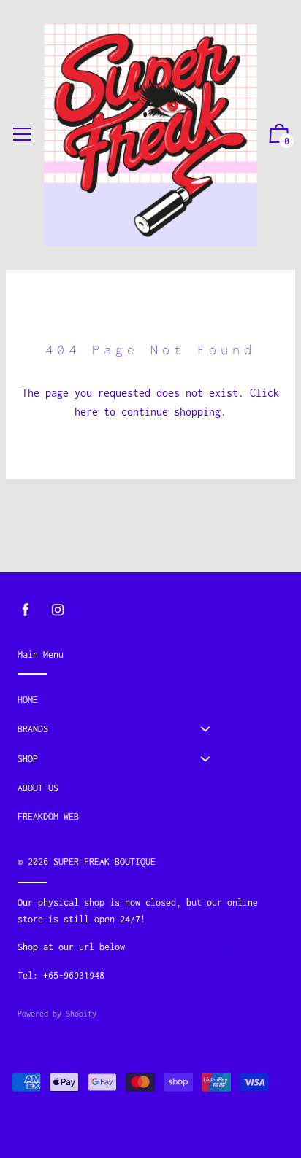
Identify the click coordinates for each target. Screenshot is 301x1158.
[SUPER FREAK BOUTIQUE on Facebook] (26, 610)
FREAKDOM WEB (48, 816)
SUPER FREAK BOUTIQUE (104, 861)
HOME (28, 699)
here (86, 411)
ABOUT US (38, 787)
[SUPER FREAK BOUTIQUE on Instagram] (58, 610)
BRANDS (33, 728)
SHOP (28, 758)
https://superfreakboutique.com (206, 946)
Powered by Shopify (57, 1013)
